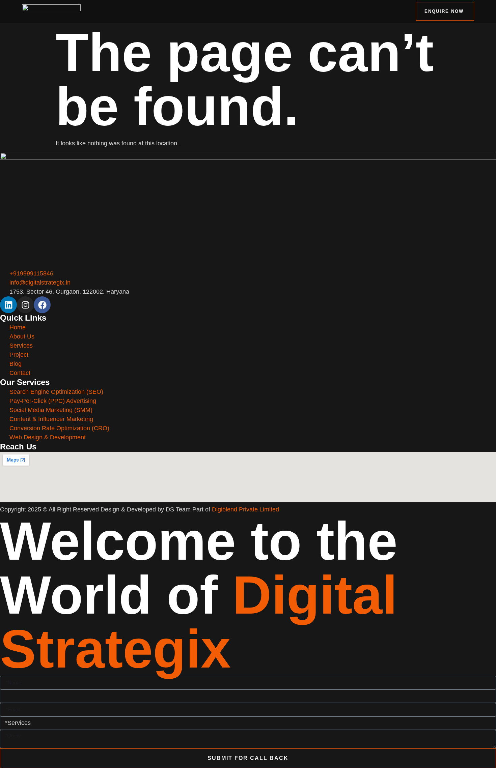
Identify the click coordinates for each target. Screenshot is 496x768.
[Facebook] (42, 304)
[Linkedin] (8, 304)
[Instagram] (25, 304)
